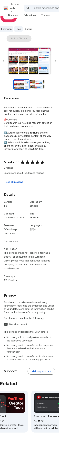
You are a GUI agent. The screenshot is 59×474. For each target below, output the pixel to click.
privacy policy (38, 312)
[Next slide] (55, 61)
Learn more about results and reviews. (24, 173)
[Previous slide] (3, 61)
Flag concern (11, 241)
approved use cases (21, 340)
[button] (29, 61)
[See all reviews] (14, 182)
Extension (6, 29)
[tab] (13, 15)
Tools (18, 29)
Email (11, 280)
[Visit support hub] (41, 371)
